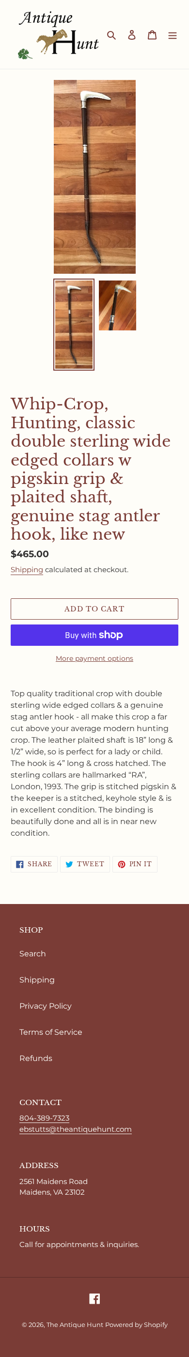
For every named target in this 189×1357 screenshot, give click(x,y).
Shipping (27, 569)
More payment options (94, 658)
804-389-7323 (44, 1118)
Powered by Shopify (136, 1324)
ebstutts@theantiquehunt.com (75, 1129)
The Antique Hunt (75, 1324)
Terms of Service (50, 1032)
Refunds (35, 1058)
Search (32, 953)
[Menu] (172, 34)
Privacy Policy (45, 1006)
